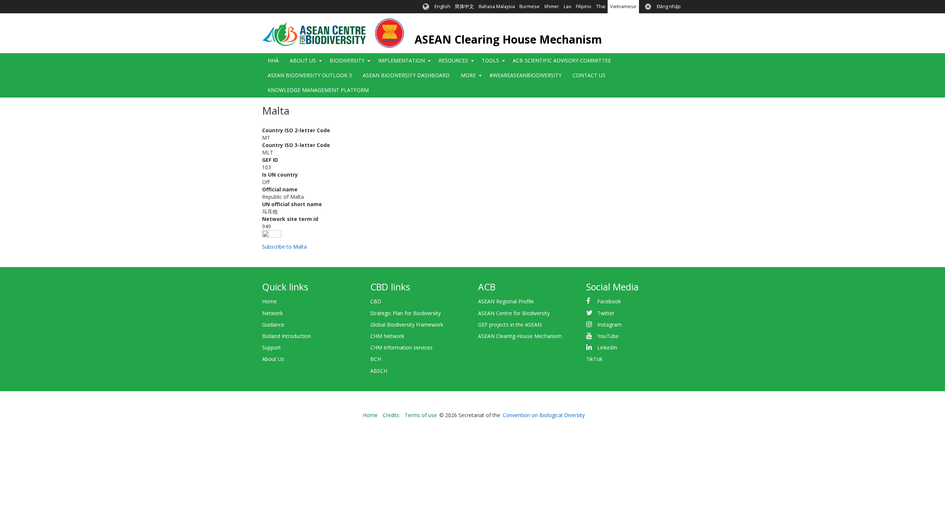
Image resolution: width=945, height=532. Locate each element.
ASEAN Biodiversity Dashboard (406, 75)
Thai (600, 6)
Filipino (583, 6)
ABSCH (378, 370)
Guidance (273, 324)
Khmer (551, 6)
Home (269, 301)
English (442, 6)
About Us (273, 358)
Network (272, 313)
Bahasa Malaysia (497, 6)
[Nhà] (333, 33)
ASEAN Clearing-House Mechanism (520, 336)
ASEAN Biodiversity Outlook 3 (310, 75)
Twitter (605, 313)
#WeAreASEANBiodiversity (525, 75)
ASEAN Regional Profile (506, 301)
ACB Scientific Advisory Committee (562, 60)
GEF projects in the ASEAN (510, 324)
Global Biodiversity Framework (406, 324)
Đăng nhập (669, 6)
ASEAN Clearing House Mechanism (508, 39)
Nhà (273, 60)
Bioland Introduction (286, 336)
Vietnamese (623, 6)
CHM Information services (401, 347)
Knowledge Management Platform (318, 89)
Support (271, 347)
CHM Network (387, 336)
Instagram (609, 324)
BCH (375, 358)
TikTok (594, 358)
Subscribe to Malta (284, 246)
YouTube (608, 336)
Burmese (529, 6)
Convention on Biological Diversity (544, 415)
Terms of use (421, 415)
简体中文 (464, 6)
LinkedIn (607, 347)
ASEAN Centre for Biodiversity (514, 313)
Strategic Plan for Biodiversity (405, 313)
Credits (391, 415)
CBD (375, 301)
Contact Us (589, 75)
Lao (567, 6)
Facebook (609, 301)
